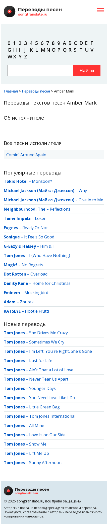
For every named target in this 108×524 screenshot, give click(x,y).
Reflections (60, 209)
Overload (38, 274)
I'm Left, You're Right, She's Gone (60, 351)
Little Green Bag (44, 407)
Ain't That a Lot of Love (51, 370)
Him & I (47, 246)
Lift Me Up (39, 453)
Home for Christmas (51, 283)
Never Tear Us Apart (48, 379)
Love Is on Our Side (47, 435)
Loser (40, 218)
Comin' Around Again (26, 154)
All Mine (36, 425)
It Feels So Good (39, 237)
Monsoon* (42, 181)
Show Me (37, 444)
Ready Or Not (35, 227)
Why (83, 190)
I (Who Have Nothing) (49, 255)
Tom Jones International (52, 416)
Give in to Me (91, 200)
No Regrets (32, 265)
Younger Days (42, 388)
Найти (86, 70)
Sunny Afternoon (45, 462)
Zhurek (27, 302)
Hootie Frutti (37, 311)
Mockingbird (36, 292)
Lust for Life (40, 360)
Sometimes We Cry (46, 342)
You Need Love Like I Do (52, 397)
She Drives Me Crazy (48, 332)
